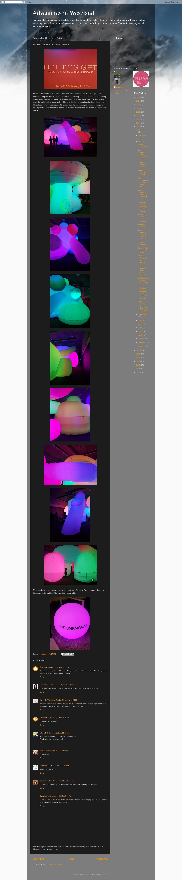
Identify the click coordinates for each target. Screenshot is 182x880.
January (141, 346)
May (140, 331)
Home (71, 858)
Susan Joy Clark (46, 780)
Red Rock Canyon (141, 225)
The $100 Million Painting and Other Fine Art (142, 206)
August (141, 320)
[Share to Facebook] (70, 654)
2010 (138, 372)
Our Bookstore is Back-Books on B (143, 280)
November (142, 135)
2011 (138, 368)
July (140, 324)
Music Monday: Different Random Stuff (142, 234)
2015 (138, 354)
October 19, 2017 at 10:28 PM (65, 685)
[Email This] (62, 654)
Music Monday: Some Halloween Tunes (143, 154)
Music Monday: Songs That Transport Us (143, 194)
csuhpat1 (120, 87)
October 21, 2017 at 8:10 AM (59, 717)
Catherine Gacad (46, 684)
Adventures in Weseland (63, 12)
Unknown (43, 667)
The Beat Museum (142, 287)
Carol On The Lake (47, 700)
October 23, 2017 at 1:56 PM (58, 765)
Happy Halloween (143, 145)
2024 (138, 101)
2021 (138, 112)
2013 (138, 361)
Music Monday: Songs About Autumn (142, 270)
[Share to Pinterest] (73, 654)
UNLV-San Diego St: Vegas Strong (142, 259)
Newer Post (38, 858)
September (142, 314)
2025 (138, 97)
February (142, 342)
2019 (138, 119)
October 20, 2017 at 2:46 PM (66, 700)
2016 (138, 350)
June (140, 327)
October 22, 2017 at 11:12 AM (58, 733)
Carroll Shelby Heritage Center (143, 250)
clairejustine (44, 796)
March (141, 338)
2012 (138, 365)
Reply (42, 677)
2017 (138, 126)
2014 (138, 358)
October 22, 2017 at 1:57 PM (57, 750)
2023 (138, 104)
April (140, 335)
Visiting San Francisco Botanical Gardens (142, 294)
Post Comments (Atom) (52, 864)
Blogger (104, 874)
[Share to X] (67, 654)
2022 (138, 108)
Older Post (102, 858)
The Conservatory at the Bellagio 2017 (143, 182)
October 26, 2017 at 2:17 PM (60, 796)
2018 (138, 123)
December (142, 129)
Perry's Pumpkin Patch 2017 (143, 164)
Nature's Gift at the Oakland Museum (142, 217)
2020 (138, 115)
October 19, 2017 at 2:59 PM (58, 667)
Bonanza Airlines (142, 243)
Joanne (43, 750)
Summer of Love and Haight (142, 172)
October (141, 141)
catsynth (43, 733)
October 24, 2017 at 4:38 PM (63, 781)
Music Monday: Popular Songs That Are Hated (143, 305)
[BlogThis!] (65, 654)
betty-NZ (43, 765)
